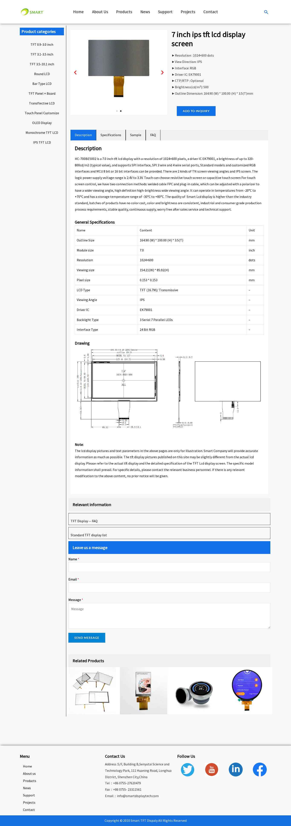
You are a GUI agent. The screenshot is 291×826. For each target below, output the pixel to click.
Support (29, 795)
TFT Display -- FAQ (84, 521)
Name (73, 559)
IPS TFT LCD (42, 142)
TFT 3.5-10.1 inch (42, 64)
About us (29, 773)
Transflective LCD (42, 103)
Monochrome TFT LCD (42, 132)
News (27, 788)
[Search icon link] (266, 12)
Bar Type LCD (42, 83)
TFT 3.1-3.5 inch (41, 54)
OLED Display (42, 123)
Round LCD (42, 74)
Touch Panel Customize (42, 113)
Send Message (86, 637)
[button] (117, 111)
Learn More (87, 486)
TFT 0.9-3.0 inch (41, 44)
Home (27, 766)
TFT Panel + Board (42, 93)
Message (75, 600)
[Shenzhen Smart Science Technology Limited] (33, 11)
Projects (29, 802)
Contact (29, 809)
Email (73, 579)
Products (29, 781)
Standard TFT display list (89, 535)
